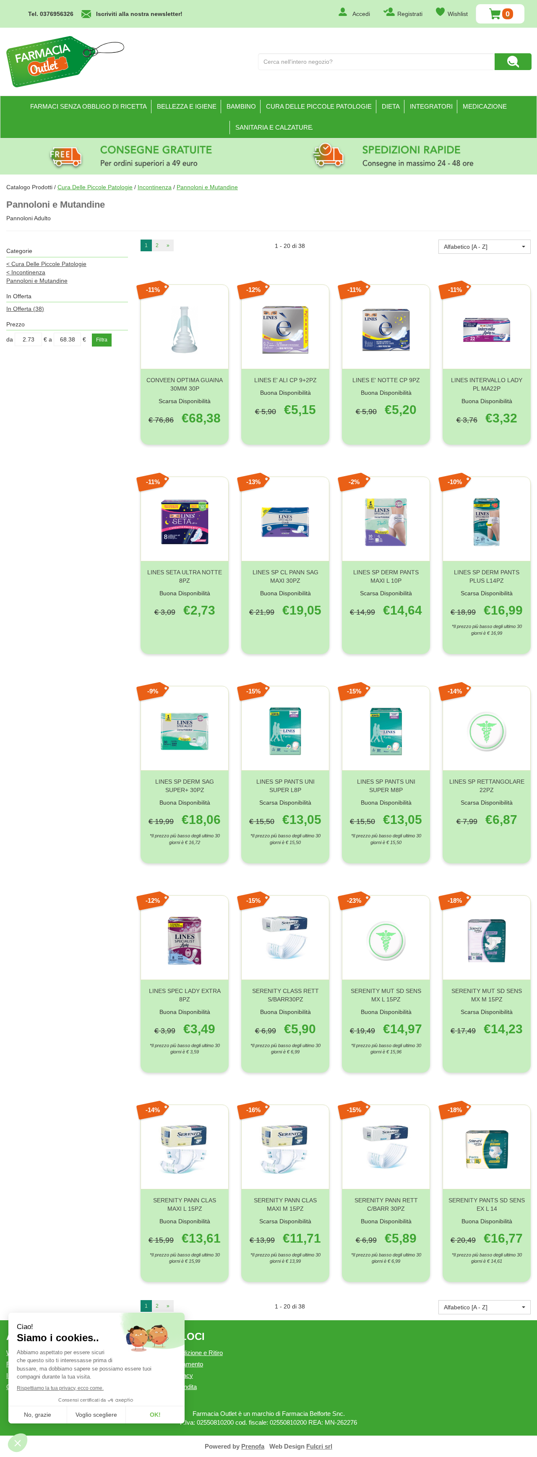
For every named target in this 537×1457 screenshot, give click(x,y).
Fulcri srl (319, 1446)
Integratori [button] (431, 106)
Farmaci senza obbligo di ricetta (88, 106)
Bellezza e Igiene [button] (186, 106)
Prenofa (252, 1446)
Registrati (409, 13)
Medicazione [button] (485, 106)
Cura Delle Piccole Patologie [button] (319, 106)
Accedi (361, 13)
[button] (484, 247)
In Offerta (25, 308)
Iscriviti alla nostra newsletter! (139, 13)
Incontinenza (155, 187)
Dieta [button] (391, 106)
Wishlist (458, 13)
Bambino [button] (241, 106)
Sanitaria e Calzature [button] (273, 127)
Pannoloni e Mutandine (37, 280)
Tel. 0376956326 (50, 13)
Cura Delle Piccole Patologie (95, 187)
